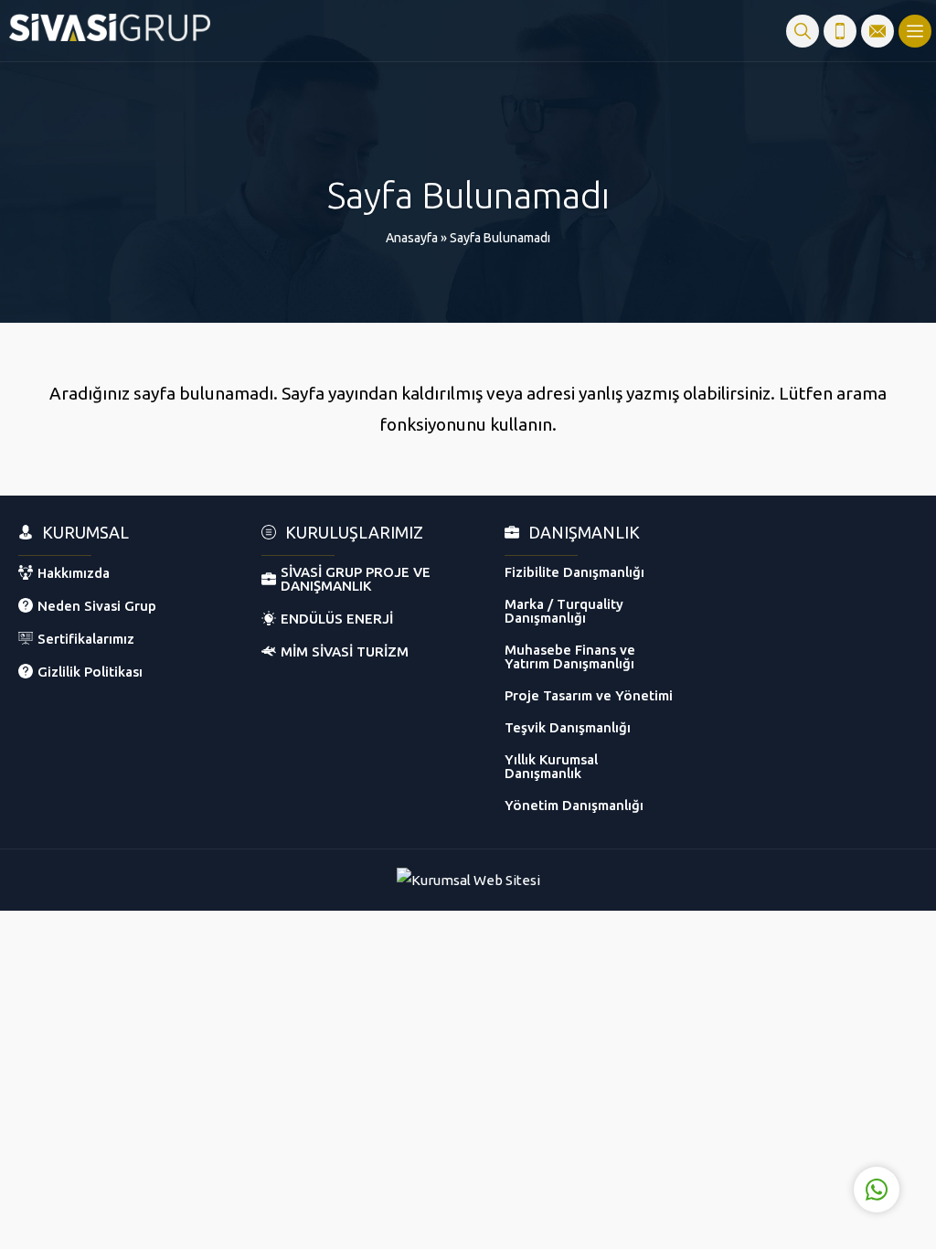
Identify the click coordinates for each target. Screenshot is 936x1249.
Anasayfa (412, 237)
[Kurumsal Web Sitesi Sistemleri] (468, 880)
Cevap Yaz (763, 1114)
